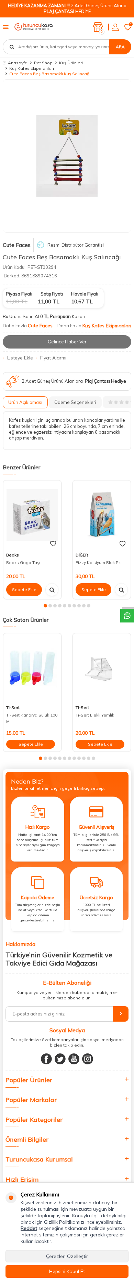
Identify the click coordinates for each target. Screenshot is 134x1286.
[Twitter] (60, 1058)
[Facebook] (46, 1058)
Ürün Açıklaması (25, 402)
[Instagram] (87, 1058)
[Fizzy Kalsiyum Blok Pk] (102, 515)
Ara (120, 46)
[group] (67, 156)
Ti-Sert (13, 707)
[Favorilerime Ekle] (53, 544)
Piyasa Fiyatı (19, 294)
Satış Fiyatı (52, 294)
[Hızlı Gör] (51, 589)
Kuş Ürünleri (71, 62)
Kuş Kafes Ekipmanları (31, 68)
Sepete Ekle (24, 589)
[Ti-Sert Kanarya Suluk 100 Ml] (32, 668)
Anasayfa (17, 62)
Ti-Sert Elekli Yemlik (95, 715)
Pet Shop (43, 62)
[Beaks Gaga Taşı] (32, 515)
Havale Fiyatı (84, 294)
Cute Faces (17, 244)
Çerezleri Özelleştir (67, 1256)
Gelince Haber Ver (67, 341)
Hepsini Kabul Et (67, 1271)
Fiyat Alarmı (53, 358)
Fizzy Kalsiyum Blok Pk (98, 562)
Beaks (12, 554)
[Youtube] (73, 1058)
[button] (45, 605)
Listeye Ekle (20, 358)
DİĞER (82, 554)
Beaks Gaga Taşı (23, 562)
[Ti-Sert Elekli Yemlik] (102, 668)
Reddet (29, 1228)
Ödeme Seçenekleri (75, 402)
